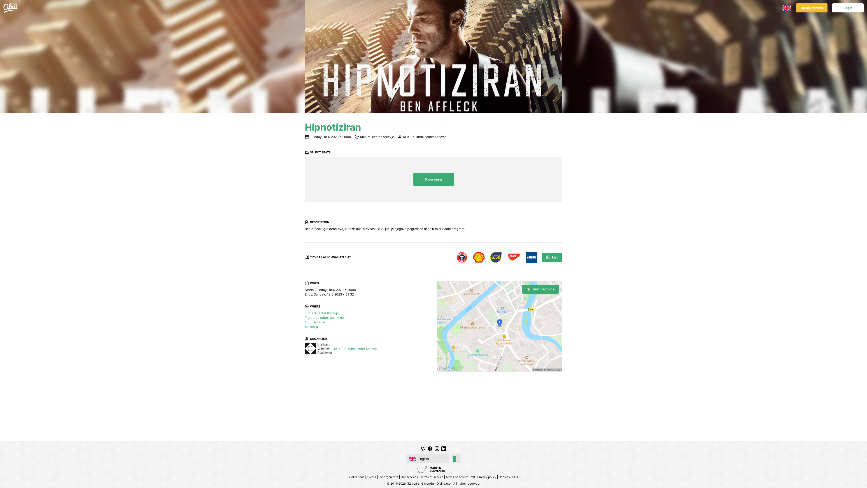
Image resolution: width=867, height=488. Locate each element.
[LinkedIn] (443, 448)
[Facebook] (430, 448)
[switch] (456, 458)
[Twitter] (423, 448)
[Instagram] (437, 448)
